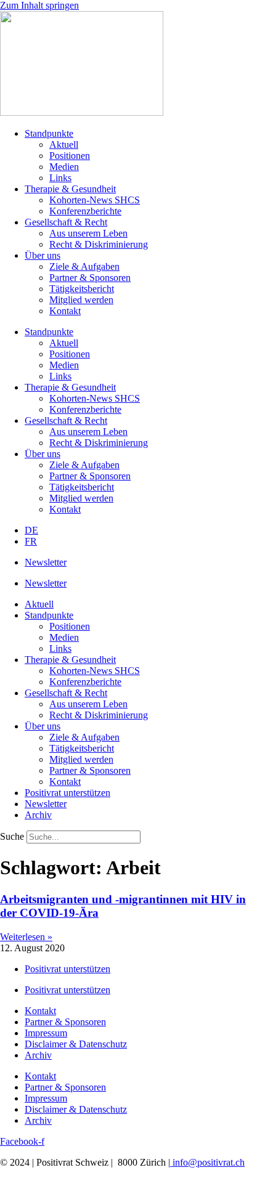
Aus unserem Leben (88, 233)
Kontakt (65, 311)
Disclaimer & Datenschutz (76, 1044)
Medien (64, 166)
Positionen (69, 155)
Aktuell (63, 144)
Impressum (46, 1033)
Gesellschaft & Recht (66, 222)
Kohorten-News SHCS (94, 200)
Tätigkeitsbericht (81, 288)
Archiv (38, 815)
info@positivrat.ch (207, 1162)
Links (60, 178)
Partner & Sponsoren (90, 277)
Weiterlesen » (26, 937)
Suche (12, 836)
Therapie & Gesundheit (70, 189)
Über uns (42, 255)
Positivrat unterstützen (67, 792)
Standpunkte (49, 133)
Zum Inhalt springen (39, 5)
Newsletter (46, 562)
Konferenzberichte (85, 211)
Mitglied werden (81, 299)
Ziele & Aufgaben (84, 266)
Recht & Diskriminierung (98, 244)
